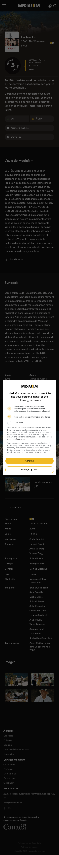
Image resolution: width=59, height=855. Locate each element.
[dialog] (29, 427)
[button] (29, 423)
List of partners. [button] (18, 439)
